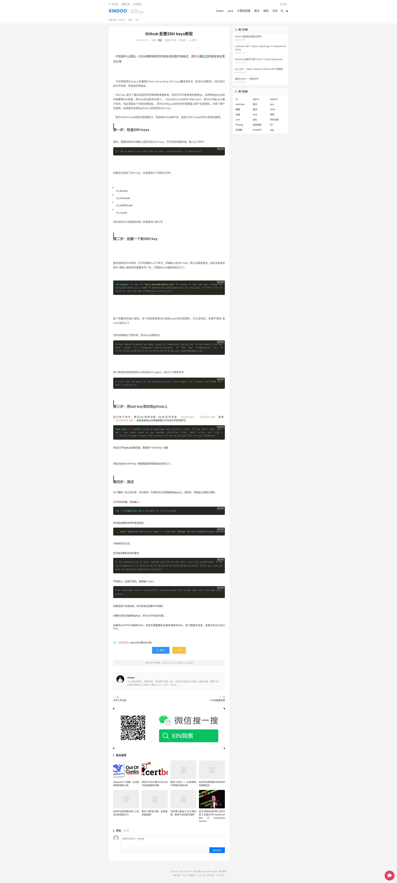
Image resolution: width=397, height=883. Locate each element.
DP (271, 124)
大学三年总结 (119, 700)
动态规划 (257, 124)
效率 (272, 114)
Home (219, 10)
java (272, 104)
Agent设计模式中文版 (141, 642)
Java (230, 10)
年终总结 (274, 119)
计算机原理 (243, 10)
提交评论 (217, 850)
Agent (256, 99)
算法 (256, 10)
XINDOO (118, 11)
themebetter (208, 871)
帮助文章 (124, 543)
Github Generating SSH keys (163, 81)
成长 (255, 119)
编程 (238, 109)
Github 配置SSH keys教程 (169, 33)
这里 (205, 56)
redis (272, 109)
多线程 (239, 129)
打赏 (179, 650)
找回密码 (137, 4)
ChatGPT (257, 129)
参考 (151, 615)
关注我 (283, 4)
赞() (193, 40)
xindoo (131, 677)
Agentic (274, 99)
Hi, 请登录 (113, 4)
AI (237, 99)
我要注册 (125, 4)
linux (255, 114)
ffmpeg (239, 124)
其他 (275, 10)
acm (238, 119)
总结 (238, 114)
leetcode (240, 104)
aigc (272, 129)
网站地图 (222, 871)
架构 (266, 10)
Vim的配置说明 (217, 700)
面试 (255, 109)
